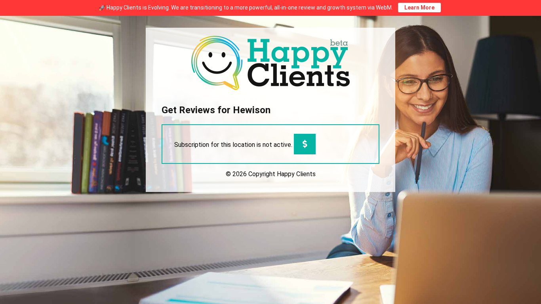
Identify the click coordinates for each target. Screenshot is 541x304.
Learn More (419, 7)
